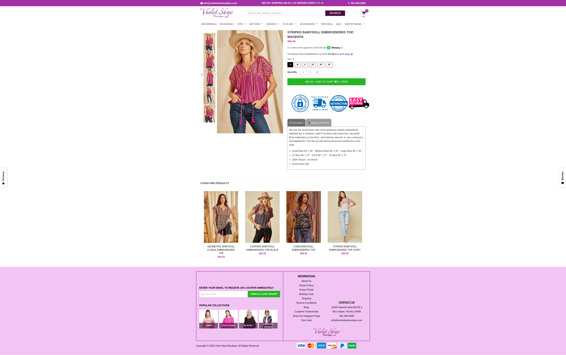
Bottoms (255, 24)
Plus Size (288, 24)
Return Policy (306, 285)
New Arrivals (209, 24)
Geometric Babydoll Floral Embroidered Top (221, 250)
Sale (338, 24)
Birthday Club (306, 294)
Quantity (292, 72)
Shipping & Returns (320, 123)
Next (215, 74)
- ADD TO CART (326, 81)
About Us (306, 281)
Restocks (327, 24)
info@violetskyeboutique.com (220, 3)
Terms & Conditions (306, 303)
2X (321, 64)
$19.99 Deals (227, 24)
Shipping (306, 298)
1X (312, 64)
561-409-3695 (358, 3)
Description (298, 123)
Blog (306, 307)
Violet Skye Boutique (226, 346)
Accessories (307, 24)
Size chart (306, 320)
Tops (240, 24)
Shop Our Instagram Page (306, 316)
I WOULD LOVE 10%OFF (264, 294)
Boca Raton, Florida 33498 (347, 311)
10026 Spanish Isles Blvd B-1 (346, 307)
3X (329, 64)
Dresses (272, 24)
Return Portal (306, 290)
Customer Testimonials (306, 311)
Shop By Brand (353, 24)
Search (335, 13)
